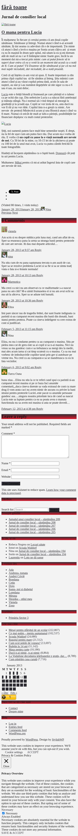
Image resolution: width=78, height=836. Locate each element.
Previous (6, 212)
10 (14, 677)
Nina (48, 209)
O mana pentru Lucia (21, 32)
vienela (12, 231)
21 (3, 685)
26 (21, 685)
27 (25, 685)
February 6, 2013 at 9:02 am (18, 367)
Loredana (14, 592)
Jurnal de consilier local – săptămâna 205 (32, 532)
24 (14, 685)
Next (15, 212)
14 (3, 681)
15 (7, 681)
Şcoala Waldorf (28, 547)
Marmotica (14, 281)
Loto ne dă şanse (33, 557)
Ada (11, 569)
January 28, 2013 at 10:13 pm (18, 275)
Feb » (14, 692)
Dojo (12, 586)
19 (21, 681)
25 (18, 685)
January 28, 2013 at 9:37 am (18, 250)
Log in (12, 723)
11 (18, 677)
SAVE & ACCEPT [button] (12, 832)
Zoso (12, 605)
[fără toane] (8, 24)
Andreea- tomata (18, 573)
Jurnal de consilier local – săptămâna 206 (32, 529)
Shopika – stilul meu (20, 599)
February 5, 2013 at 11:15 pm (18, 329)
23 (10, 685)
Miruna (13, 595)
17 (14, 681)
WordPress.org (17, 733)
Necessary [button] (7, 809)
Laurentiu (14, 557)
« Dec (4, 692)
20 (25, 681)
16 (10, 681)
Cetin (12, 582)
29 (7, 689)
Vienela (13, 602)
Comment (8, 433)
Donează (61, 153)
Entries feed (15, 726)
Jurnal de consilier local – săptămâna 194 (42, 551)
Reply (38, 250)
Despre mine (16, 711)
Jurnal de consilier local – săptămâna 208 (32, 522)
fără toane (14, 7)
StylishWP (58, 739)
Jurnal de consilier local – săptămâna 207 (32, 525)
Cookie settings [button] (14, 752)
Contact (13, 708)
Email (5, 470)
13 (25, 677)
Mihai (18, 162)
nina (10, 256)
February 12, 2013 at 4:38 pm (18, 408)
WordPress (32, 739)
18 (18, 681)
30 (10, 689)
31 (14, 689)
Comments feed (18, 730)
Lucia (4, 94)
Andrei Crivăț (16, 576)
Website (6, 476)
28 (3, 689)
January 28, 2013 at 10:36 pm (18, 300)
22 (7, 685)
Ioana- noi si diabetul (21, 589)
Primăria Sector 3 (18, 617)
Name (6, 463)
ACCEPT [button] (33, 752)
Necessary (12, 813)
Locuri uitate (38, 544)
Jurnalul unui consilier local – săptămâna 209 (34, 519)
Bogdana (14, 579)
